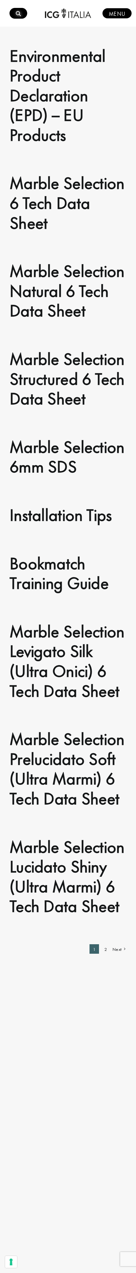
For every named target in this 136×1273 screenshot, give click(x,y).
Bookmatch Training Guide (58, 572)
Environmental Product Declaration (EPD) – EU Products (57, 94)
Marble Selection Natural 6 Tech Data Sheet (66, 289)
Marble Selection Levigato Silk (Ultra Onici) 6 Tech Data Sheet (66, 660)
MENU (117, 13)
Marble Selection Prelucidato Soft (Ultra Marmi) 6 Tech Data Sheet (66, 767)
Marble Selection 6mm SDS (66, 455)
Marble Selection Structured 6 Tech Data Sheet (67, 377)
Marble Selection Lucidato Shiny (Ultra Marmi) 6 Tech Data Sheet (66, 875)
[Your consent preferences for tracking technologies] (11, 1262)
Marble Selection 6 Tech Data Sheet (66, 201)
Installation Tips (60, 513)
